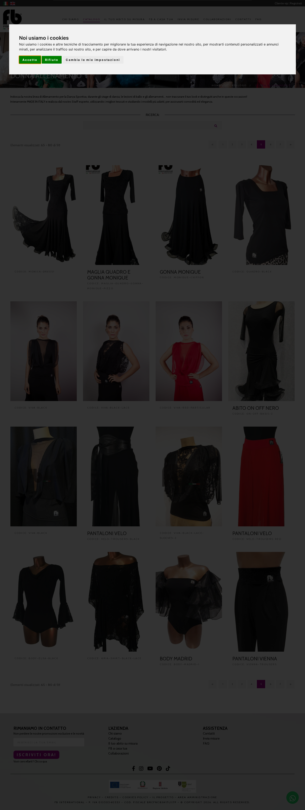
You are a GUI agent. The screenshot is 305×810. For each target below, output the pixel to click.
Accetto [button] (30, 60)
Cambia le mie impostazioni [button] (93, 60)
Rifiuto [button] (52, 60)
